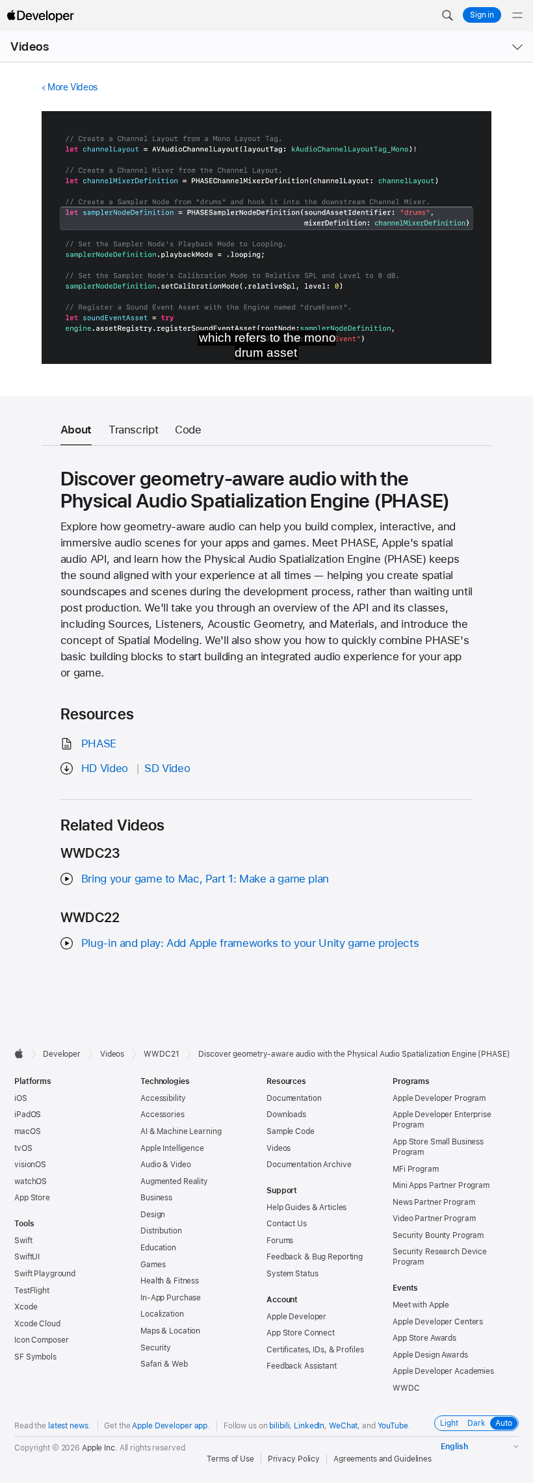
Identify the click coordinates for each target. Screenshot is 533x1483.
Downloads (286, 1114)
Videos (29, 46)
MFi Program (416, 1169)
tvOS (23, 1148)
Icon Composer (41, 1340)
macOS (27, 1131)
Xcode (25, 1306)
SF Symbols (35, 1356)
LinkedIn (309, 1425)
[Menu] (517, 15)
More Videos (72, 87)
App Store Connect (300, 1332)
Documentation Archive (308, 1164)
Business (156, 1197)
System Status (292, 1273)
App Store (32, 1197)
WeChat (343, 1425)
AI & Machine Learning (180, 1131)
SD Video (167, 768)
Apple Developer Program (439, 1098)
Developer (62, 1054)
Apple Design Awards (430, 1355)
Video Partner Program (434, 1218)
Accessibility (162, 1098)
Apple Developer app (169, 1425)
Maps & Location (170, 1330)
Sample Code (290, 1131)
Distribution (161, 1230)
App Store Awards (424, 1338)
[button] (447, 15)
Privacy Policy (294, 1459)
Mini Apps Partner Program (441, 1185)
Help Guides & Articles (306, 1207)
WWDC (406, 1388)
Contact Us (286, 1223)
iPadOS (27, 1114)
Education (158, 1247)
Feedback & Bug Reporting (314, 1256)
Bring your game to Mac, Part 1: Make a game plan (205, 878)
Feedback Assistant (301, 1366)
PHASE (98, 743)
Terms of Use (230, 1459)
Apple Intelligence (172, 1148)
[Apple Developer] (40, 15)
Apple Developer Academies (443, 1371)
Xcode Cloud (37, 1323)
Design (152, 1214)
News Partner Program (434, 1202)
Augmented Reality (174, 1181)
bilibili (279, 1425)
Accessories (162, 1114)
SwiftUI (27, 1256)
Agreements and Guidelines (382, 1459)
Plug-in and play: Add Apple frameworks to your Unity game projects (250, 942)
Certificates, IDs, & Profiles (315, 1349)
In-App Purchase (170, 1297)
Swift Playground (44, 1273)
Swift (23, 1240)
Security (155, 1347)
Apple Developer (296, 1316)
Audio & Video (165, 1164)
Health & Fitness (169, 1280)
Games (152, 1264)
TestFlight (31, 1290)
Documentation (293, 1098)
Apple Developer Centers (438, 1321)
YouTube (393, 1425)
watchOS (30, 1181)
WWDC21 (161, 1054)
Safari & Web (164, 1364)
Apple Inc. (100, 1447)
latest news (68, 1425)
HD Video (104, 768)
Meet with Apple (421, 1304)
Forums (279, 1240)
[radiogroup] (476, 1423)
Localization (162, 1314)
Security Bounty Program (438, 1235)
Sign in (482, 14)
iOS (20, 1098)
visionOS (30, 1164)
